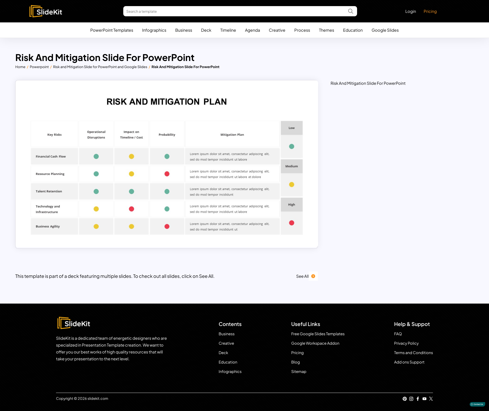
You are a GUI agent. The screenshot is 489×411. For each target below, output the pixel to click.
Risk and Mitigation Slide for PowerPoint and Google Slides (100, 67)
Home (20, 67)
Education (353, 30)
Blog (295, 362)
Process (302, 30)
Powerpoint (39, 67)
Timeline (228, 30)
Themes (326, 30)
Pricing (430, 11)
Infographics (154, 30)
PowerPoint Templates (111, 30)
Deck (206, 30)
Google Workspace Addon (315, 343)
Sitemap (298, 371)
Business (183, 30)
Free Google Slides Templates (318, 333)
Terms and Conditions (413, 352)
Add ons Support (409, 362)
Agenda (252, 30)
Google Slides (385, 30)
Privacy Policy (406, 343)
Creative (277, 30)
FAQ (398, 333)
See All (302, 276)
